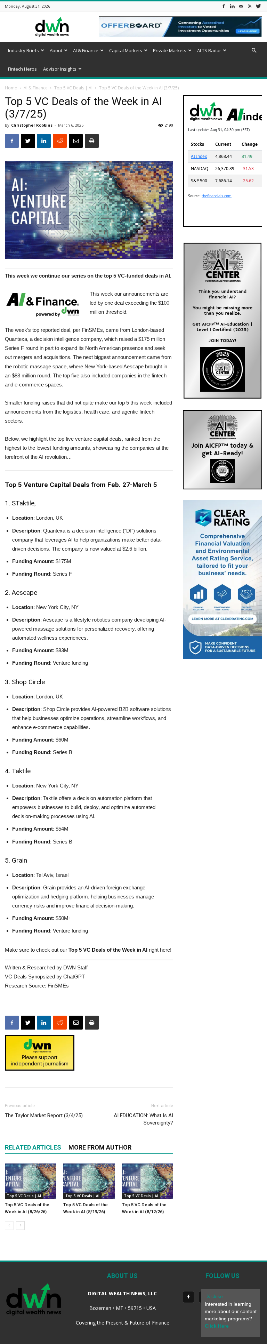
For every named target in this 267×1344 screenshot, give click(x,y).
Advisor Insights (59, 69)
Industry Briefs (23, 50)
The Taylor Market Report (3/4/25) (44, 1115)
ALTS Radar (209, 50)
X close (215, 1296)
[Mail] (241, 6)
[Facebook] (223, 6)
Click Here (217, 1326)
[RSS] (249, 6)
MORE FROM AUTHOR (99, 1147)
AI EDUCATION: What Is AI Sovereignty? (143, 1119)
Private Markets (169, 50)
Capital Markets (125, 50)
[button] (253, 50)
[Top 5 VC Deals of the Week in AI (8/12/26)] (147, 1181)
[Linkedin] (232, 6)
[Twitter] (258, 6)
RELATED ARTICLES (33, 1147)
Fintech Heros (22, 69)
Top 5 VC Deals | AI (73, 88)
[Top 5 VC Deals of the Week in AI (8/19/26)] (88, 1181)
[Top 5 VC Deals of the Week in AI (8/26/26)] (30, 1181)
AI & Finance (85, 50)
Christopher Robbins (31, 125)
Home (11, 88)
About (56, 50)
